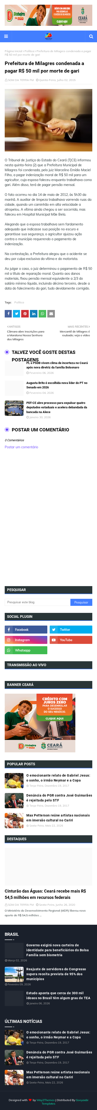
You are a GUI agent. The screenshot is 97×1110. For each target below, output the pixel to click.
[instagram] (26, 640)
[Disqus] (48, 519)
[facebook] (26, 630)
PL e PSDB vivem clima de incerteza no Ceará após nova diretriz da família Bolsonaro (57, 365)
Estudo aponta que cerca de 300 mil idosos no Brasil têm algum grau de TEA (58, 995)
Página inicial (13, 51)
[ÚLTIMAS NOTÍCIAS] (48, 867)
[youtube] (71, 640)
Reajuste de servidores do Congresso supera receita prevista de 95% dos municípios (56, 974)
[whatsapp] (26, 650)
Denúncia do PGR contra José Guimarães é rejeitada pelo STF (59, 797)
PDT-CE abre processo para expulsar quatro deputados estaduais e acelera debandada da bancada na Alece (56, 407)
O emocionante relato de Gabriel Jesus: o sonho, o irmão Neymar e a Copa (58, 778)
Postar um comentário (21, 447)
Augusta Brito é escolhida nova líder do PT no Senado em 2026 (56, 385)
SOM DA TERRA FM (21, 80)
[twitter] (71, 630)
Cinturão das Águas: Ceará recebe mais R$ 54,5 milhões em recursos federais (45, 894)
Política (29, 51)
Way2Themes (45, 1100)
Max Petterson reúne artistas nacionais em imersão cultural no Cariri (58, 817)
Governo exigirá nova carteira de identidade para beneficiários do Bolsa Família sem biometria (57, 950)
